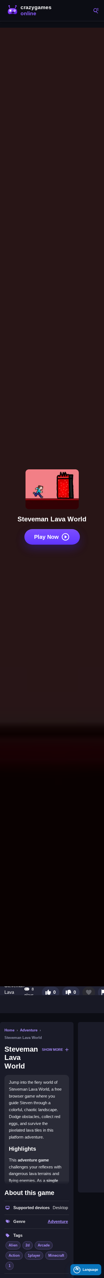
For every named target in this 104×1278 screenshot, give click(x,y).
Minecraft (56, 1255)
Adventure (28, 1030)
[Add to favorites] (88, 992)
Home (9, 1030)
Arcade (44, 1245)
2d (28, 1245)
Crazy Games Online (30, 10)
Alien (13, 1245)
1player (34, 1255)
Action (14, 1255)
